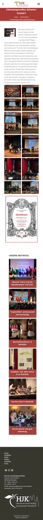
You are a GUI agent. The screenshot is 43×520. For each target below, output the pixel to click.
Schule (6, 453)
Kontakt (6, 459)
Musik (8, 33)
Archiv (6, 463)
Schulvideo (7, 461)
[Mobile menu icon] (39, 4)
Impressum (17, 516)
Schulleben (7, 455)
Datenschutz (25, 516)
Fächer (6, 457)
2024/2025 (9, 30)
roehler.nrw (24, 517)
